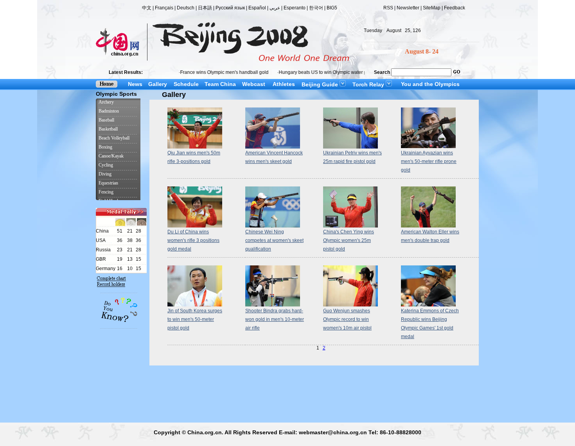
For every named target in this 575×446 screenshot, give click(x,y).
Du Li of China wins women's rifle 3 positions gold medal (193, 240)
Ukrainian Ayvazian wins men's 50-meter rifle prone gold (428, 161)
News (135, 84)
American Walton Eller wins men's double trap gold (430, 236)
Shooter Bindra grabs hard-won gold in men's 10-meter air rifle (274, 319)
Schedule (186, 84)
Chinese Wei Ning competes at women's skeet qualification (274, 240)
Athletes (284, 84)
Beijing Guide (320, 84)
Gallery (157, 84)
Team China (220, 84)
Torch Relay (368, 84)
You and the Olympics (430, 84)
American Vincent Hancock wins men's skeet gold (274, 157)
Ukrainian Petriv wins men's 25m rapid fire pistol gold (352, 157)
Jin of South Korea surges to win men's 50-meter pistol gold (194, 319)
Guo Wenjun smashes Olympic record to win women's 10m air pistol (347, 319)
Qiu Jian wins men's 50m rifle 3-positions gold (193, 157)
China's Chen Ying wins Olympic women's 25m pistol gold (348, 240)
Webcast (253, 84)
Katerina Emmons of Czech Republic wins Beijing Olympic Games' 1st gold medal (430, 323)
